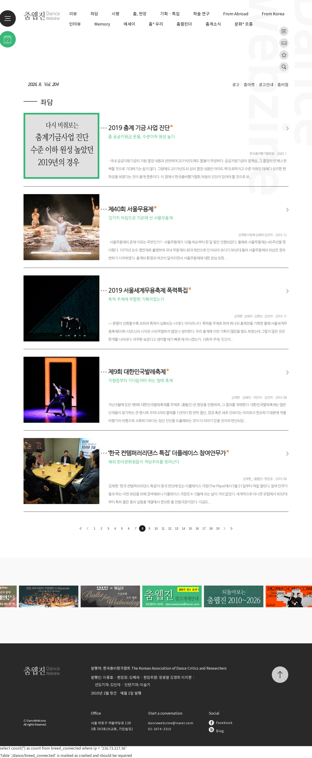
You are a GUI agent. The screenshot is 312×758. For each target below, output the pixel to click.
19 (217, 528)
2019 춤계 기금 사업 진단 (138, 128)
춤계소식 (213, 24)
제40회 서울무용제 (130, 209)
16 (197, 528)
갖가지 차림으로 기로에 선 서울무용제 (140, 218)
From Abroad (235, 13)
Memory (102, 24)
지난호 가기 (283, 31)
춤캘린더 (184, 24)
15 (190, 528)
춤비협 (283, 84)
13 (176, 528)
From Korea (273, 13)
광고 (236, 84)
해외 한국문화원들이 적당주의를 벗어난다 (143, 462)
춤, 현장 (140, 13)
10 (156, 528)
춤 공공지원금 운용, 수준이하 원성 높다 (141, 137)
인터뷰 (75, 24)
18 (210, 528)
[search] (274, 66)
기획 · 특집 (170, 13)
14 (183, 528)
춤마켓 (249, 84)
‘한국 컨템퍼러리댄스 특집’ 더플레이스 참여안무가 (167, 453)
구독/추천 (283, 43)
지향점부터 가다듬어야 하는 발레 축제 (140, 381)
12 (169, 528)
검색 (283, 66)
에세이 (129, 24)
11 (162, 528)
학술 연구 (201, 13)
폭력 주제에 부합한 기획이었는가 (136, 299)
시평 (115, 13)
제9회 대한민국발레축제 (137, 372)
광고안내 (266, 84)
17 (204, 528)
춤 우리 (156, 24)
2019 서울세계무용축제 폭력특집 (148, 290)
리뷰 (73, 13)
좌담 (94, 13)
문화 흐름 (244, 24)
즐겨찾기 (283, 55)
